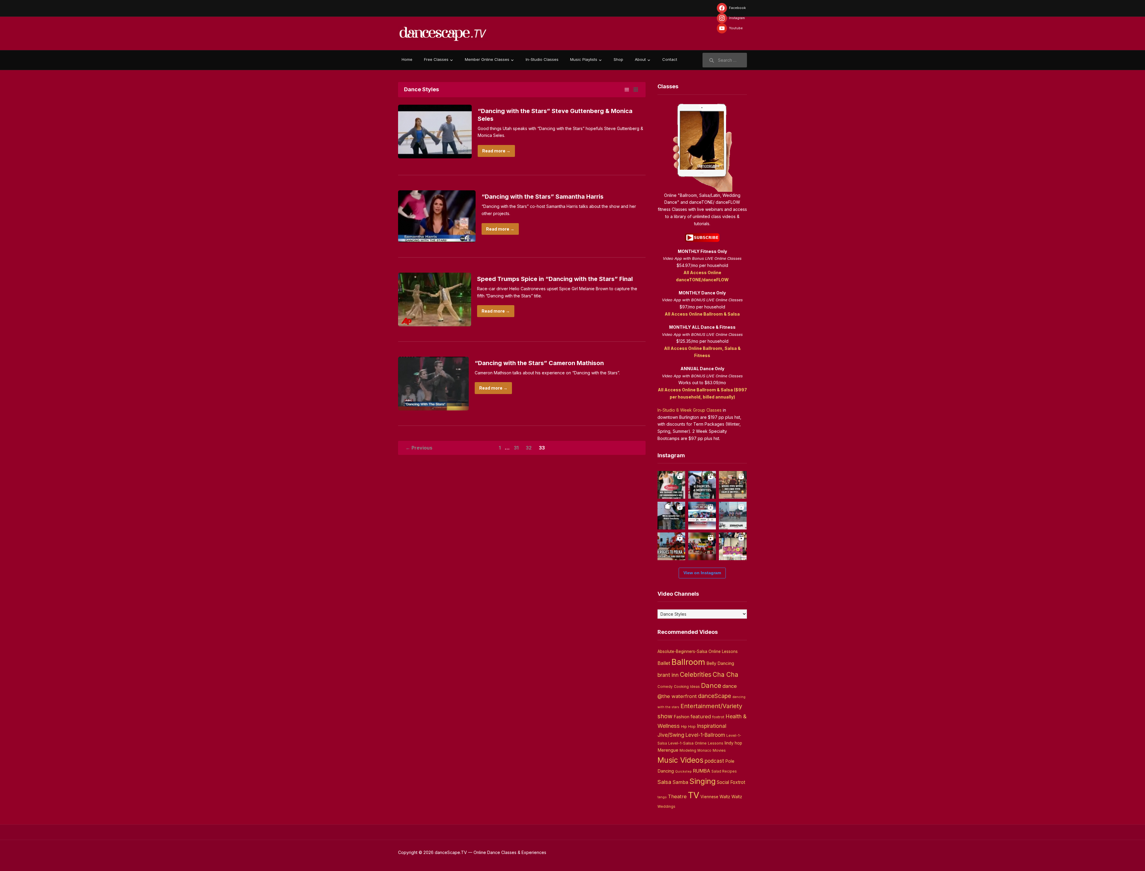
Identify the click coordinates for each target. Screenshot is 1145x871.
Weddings (666, 806)
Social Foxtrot (731, 782)
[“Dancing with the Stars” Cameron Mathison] (433, 382)
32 (529, 448)
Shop (618, 59)
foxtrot (718, 716)
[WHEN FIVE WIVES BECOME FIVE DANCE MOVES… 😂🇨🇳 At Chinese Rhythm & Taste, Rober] (733, 485)
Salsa (664, 782)
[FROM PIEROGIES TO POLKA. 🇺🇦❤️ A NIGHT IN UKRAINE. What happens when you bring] (671, 546)
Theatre (677, 796)
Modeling (688, 750)
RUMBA (701, 771)
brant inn (668, 675)
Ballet (663, 663)
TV (693, 795)
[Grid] (636, 89)
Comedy (665, 687)
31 (516, 448)
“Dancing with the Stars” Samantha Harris (543, 196)
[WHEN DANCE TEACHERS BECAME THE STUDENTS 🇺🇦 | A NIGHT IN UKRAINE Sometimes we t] (671, 515)
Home (407, 59)
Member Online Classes (487, 59)
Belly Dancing (720, 663)
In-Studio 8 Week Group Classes (689, 410)
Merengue (667, 750)
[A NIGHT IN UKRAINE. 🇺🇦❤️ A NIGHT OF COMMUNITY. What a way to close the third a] (702, 546)
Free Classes (436, 59)
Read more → (496, 150)
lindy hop (733, 743)
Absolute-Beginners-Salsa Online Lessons (697, 651)
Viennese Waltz (715, 796)
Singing (702, 781)
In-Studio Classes (542, 59)
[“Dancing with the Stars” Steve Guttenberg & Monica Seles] (435, 130)
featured (701, 716)
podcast (714, 761)
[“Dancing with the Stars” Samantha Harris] (437, 215)
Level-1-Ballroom (705, 735)
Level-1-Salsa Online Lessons (695, 743)
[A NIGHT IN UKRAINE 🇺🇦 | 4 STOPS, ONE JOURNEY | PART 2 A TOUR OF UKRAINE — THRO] (702, 515)
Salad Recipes (724, 771)
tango (662, 797)
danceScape (714, 695)
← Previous (419, 448)
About (640, 59)
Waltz (736, 796)
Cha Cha (725, 674)
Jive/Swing (670, 735)
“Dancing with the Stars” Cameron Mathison (539, 363)
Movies (719, 750)
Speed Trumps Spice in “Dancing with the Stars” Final (555, 278)
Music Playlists (583, 59)
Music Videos (680, 760)
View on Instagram (702, 572)
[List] (627, 89)
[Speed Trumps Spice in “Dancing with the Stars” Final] (434, 299)
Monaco (704, 750)
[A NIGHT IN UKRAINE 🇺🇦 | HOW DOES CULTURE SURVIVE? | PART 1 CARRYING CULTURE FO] (733, 515)
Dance (711, 685)
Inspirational (711, 726)
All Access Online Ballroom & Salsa (702, 313)
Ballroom (688, 662)
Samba (680, 782)
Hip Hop (688, 726)
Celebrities (695, 674)
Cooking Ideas (687, 686)
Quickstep (683, 771)
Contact (669, 59)
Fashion (681, 716)
